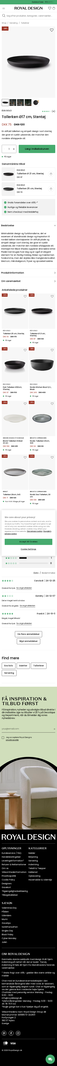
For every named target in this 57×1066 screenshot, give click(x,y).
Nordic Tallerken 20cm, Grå (40, 442)
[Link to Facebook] (11, 1033)
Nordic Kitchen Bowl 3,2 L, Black (40, 388)
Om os (5, 868)
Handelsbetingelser (11, 857)
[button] (49, 8)
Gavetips (6, 923)
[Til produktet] (28, 174)
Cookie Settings (28, 549)
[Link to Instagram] (18, 1033)
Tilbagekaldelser (10, 895)
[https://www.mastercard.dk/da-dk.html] (5, 1043)
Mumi (4, 919)
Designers (7, 883)
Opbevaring (34, 876)
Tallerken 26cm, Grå (11, 495)
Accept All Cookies (28, 542)
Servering (33, 861)
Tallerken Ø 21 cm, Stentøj (37, 335)
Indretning (33, 864)
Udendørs (6, 915)
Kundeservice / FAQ (11, 853)
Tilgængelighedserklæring (15, 891)
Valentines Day (9, 908)
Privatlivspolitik (9, 876)
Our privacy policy (35, 531)
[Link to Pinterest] (4, 1033)
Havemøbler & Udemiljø (40, 880)
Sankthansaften (10, 927)
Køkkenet (33, 872)
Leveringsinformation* (13, 861)
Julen (4, 942)
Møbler (31, 853)
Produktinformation (12, 272)
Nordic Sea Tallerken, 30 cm (40, 496)
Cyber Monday (9, 938)
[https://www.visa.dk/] (13, 1043)
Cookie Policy (8, 880)
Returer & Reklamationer (14, 864)
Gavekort (6, 887)
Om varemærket (11, 281)
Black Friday (7, 934)
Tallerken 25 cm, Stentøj (13, 334)
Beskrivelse (7, 225)
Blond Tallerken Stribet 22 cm (13, 442)
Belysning (33, 857)
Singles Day (7, 931)
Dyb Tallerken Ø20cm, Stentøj (12, 388)
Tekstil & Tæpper (37, 868)
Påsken (5, 912)
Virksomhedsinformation (14, 872)
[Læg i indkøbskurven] (51, 174)
